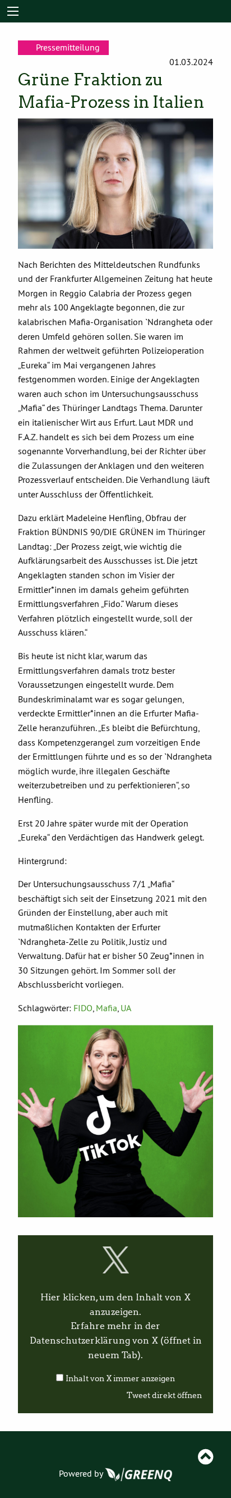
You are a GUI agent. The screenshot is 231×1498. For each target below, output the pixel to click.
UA (126, 1007)
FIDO (83, 1007)
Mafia (106, 1007)
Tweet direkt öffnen (164, 1395)
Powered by (82, 1473)
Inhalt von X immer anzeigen (120, 1378)
